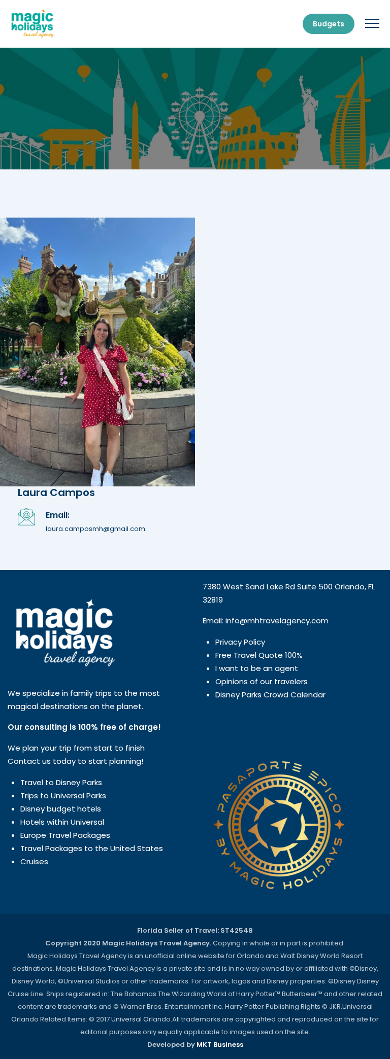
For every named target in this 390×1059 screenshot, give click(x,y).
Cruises (34, 861)
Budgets (328, 24)
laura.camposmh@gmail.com (95, 529)
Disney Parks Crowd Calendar (270, 694)
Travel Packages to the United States (91, 848)
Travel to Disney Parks (61, 782)
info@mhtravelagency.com (277, 620)
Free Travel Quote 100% (259, 655)
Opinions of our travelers (261, 681)
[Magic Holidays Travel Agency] (32, 24)
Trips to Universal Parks (63, 795)
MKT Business (220, 1044)
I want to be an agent (256, 668)
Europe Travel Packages (65, 835)
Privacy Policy (240, 642)
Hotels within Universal (62, 822)
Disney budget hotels (60, 808)
